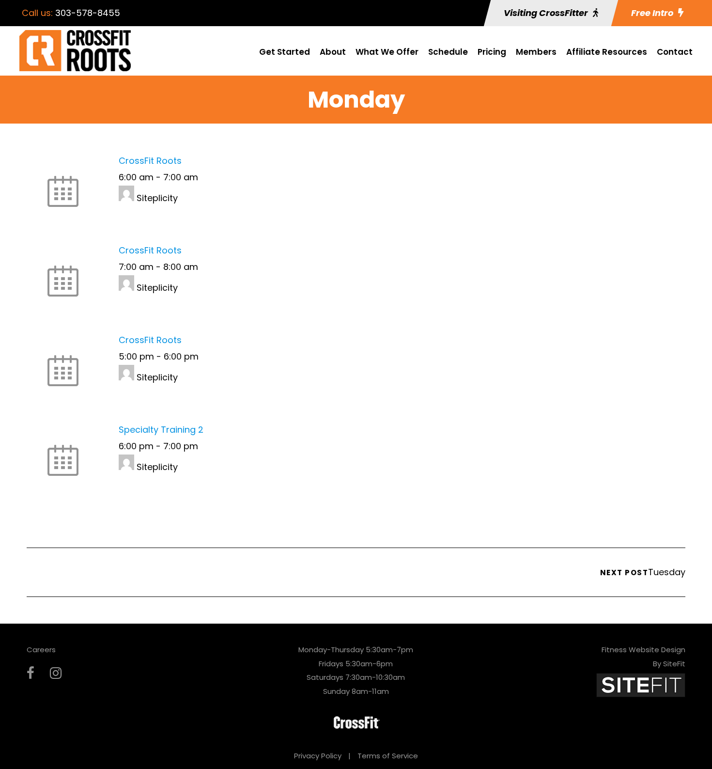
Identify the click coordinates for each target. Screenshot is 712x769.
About (333, 52)
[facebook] (30, 673)
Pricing (492, 52)
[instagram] (56, 673)
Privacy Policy (317, 756)
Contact (675, 52)
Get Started (284, 52)
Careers (41, 649)
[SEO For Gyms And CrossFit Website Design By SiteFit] (640, 684)
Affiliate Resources (606, 52)
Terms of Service (387, 756)
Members (536, 52)
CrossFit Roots (150, 161)
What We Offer (387, 52)
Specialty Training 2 (161, 430)
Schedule (448, 52)
